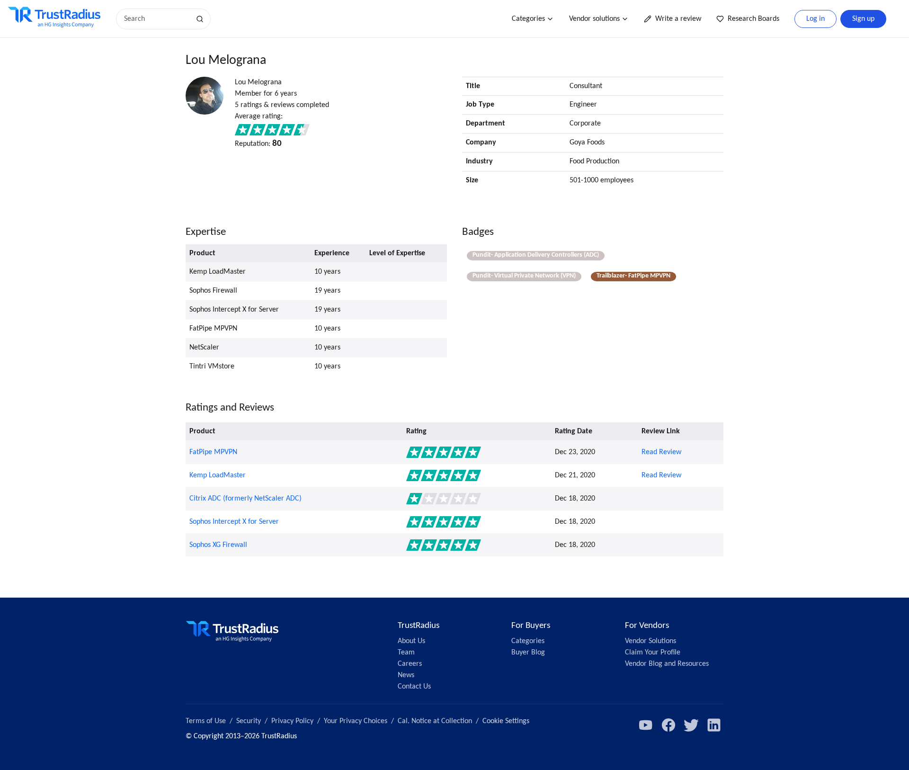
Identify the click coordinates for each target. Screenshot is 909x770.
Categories (528, 19)
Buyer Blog (528, 652)
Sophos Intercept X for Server (234, 522)
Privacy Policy (292, 721)
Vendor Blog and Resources (667, 664)
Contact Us (414, 686)
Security (248, 721)
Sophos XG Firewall (218, 545)
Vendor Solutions (650, 641)
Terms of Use (206, 721)
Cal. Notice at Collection (435, 721)
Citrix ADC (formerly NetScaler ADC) (245, 498)
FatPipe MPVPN (213, 452)
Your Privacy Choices (355, 721)
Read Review (661, 452)
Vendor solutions (594, 19)
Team (406, 652)
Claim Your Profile (652, 652)
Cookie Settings (505, 721)
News (406, 675)
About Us (411, 641)
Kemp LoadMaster (217, 475)
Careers (410, 664)
